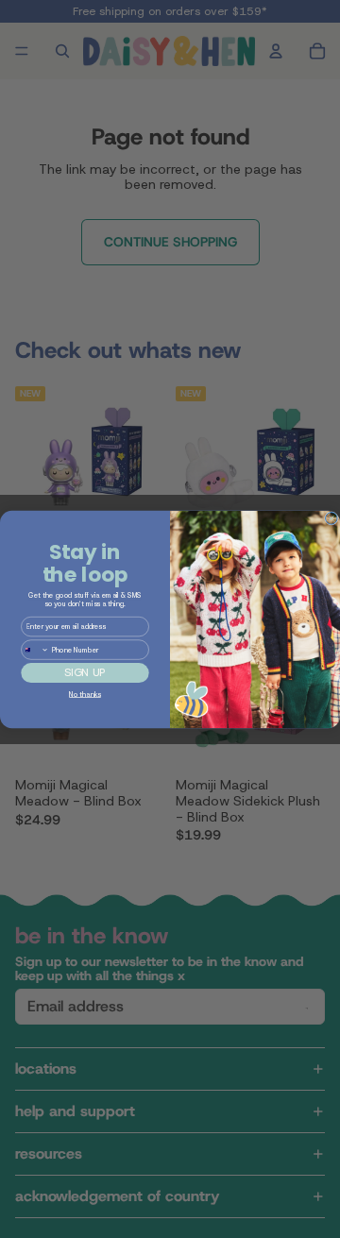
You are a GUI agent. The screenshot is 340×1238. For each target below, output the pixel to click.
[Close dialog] (332, 518)
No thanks (84, 693)
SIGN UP (84, 672)
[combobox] (35, 648)
